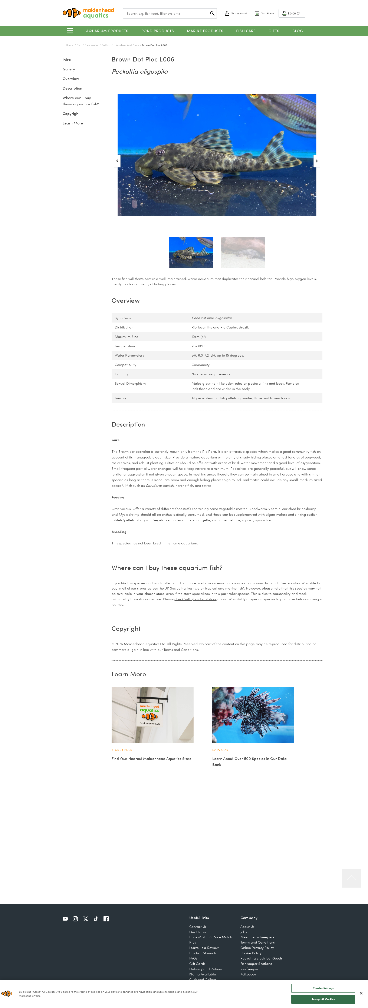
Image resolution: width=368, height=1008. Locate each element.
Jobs (243, 932)
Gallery (69, 69)
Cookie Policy (251, 953)
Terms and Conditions (181, 649)
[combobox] (170, 13)
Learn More (73, 123)
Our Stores (197, 932)
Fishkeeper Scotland (256, 963)
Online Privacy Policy (257, 947)
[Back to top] (351, 878)
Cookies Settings (323, 988)
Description (72, 88)
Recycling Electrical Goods (261, 958)
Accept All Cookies (323, 999)
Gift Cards (197, 963)
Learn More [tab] (129, 674)
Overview (71, 78)
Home (70, 45)
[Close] (361, 993)
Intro (67, 59)
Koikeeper (248, 974)
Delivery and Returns (206, 969)
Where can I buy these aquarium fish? (81, 100)
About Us (247, 926)
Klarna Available (202, 974)
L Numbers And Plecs (126, 45)
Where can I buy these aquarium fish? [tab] (167, 567)
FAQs (193, 958)
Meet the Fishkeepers (257, 937)
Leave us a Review (204, 947)
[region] (184, 994)
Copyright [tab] (126, 628)
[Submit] (212, 13)
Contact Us (198, 926)
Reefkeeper (249, 969)
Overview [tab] (126, 300)
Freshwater (92, 45)
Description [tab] (128, 424)
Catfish (106, 45)
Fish (79, 45)
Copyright (71, 113)
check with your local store (195, 599)
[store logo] (88, 13)
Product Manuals (203, 953)
